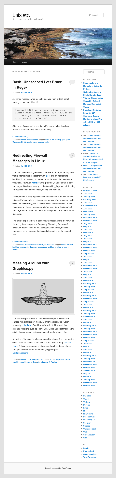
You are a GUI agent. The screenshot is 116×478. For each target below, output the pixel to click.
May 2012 (87, 346)
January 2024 (89, 196)
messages (42, 247)
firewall (70, 244)
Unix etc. (21, 15)
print (68, 139)
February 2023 (89, 199)
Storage (86, 425)
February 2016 (89, 283)
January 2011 (89, 379)
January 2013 (89, 328)
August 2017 (88, 253)
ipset (48, 175)
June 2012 (87, 343)
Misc (85, 410)
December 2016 (90, 265)
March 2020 (88, 211)
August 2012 (88, 340)
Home (15, 62)
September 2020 (90, 205)
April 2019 (87, 229)
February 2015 (89, 295)
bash (47, 139)
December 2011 (90, 361)
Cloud (86, 398)
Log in (86, 448)
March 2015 (88, 292)
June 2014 (87, 304)
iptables (15, 247)
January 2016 (89, 286)
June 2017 (87, 256)
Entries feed (88, 451)
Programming (32, 139)
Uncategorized (89, 428)
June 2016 (87, 271)
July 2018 (87, 235)
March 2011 (88, 376)
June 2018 (87, 238)
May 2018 (87, 241)
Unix (85, 431)
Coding (23, 139)
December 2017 (90, 244)
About (24, 62)
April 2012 (87, 349)
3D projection (58, 359)
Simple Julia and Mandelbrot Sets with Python (92, 86)
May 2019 (87, 226)
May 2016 (87, 274)
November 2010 (90, 382)
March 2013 (88, 322)
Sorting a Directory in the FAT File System (92, 177)
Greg (85, 165)
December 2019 (90, 217)
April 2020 (87, 208)
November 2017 (90, 247)
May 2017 (87, 259)
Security (50, 244)
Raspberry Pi (40, 244)
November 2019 (90, 220)
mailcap (58, 139)
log (28, 247)
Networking (30, 244)
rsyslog (58, 247)
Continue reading (21, 136)
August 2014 (88, 301)
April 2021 (87, 202)
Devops (86, 404)
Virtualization (89, 434)
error (52, 139)
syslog (64, 247)
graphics (16, 362)
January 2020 (89, 214)
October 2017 (89, 250)
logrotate (33, 247)
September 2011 (90, 370)
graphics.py (25, 362)
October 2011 (89, 367)
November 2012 (90, 334)
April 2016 (87, 277)
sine (38, 362)
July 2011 (87, 373)
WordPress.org (89, 457)
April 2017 (87, 262)
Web (85, 437)
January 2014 (89, 313)
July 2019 (87, 223)
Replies (53, 362)
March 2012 (88, 352)
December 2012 (90, 331)
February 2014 (89, 310)
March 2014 (88, 307)
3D (51, 359)
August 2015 (88, 289)
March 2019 (88, 232)
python (33, 362)
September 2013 (90, 316)
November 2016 (90, 268)
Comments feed (90, 454)
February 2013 (89, 325)
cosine (67, 359)
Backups (87, 395)
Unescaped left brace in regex (24, 142)
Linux (22, 244)
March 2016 (88, 280)
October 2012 (89, 337)
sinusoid (44, 362)
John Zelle (26, 325)
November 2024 (90, 190)
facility (63, 244)
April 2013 (87, 319)
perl (63, 139)
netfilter (35, 182)
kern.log (23, 247)
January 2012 (89, 358)
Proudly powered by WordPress (58, 468)
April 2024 (87, 193)
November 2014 (90, 298)
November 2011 (90, 364)
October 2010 (89, 385)
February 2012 (89, 355)
